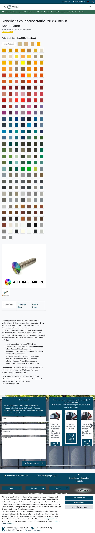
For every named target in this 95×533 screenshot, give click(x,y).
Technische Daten (22, 306)
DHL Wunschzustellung (43, 528)
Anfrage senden (32, 463)
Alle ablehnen (79, 502)
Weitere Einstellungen (33, 530)
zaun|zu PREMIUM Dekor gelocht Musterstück (87, 430)
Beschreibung (8, 305)
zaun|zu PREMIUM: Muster (71, 427)
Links (11, 488)
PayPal (8, 530)
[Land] (88, 2)
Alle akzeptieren (79, 498)
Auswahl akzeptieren (79, 507)
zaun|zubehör (21, 12)
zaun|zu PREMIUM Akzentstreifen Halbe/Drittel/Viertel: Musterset (55, 431)
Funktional (19, 530)
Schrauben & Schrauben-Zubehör (38, 12)
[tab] (9, 306)
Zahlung (58, 488)
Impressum (12, 493)
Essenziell (9, 528)
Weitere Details (35, 306)
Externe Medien (24, 528)
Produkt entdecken (71, 438)
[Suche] (92, 2)
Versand (34, 488)
